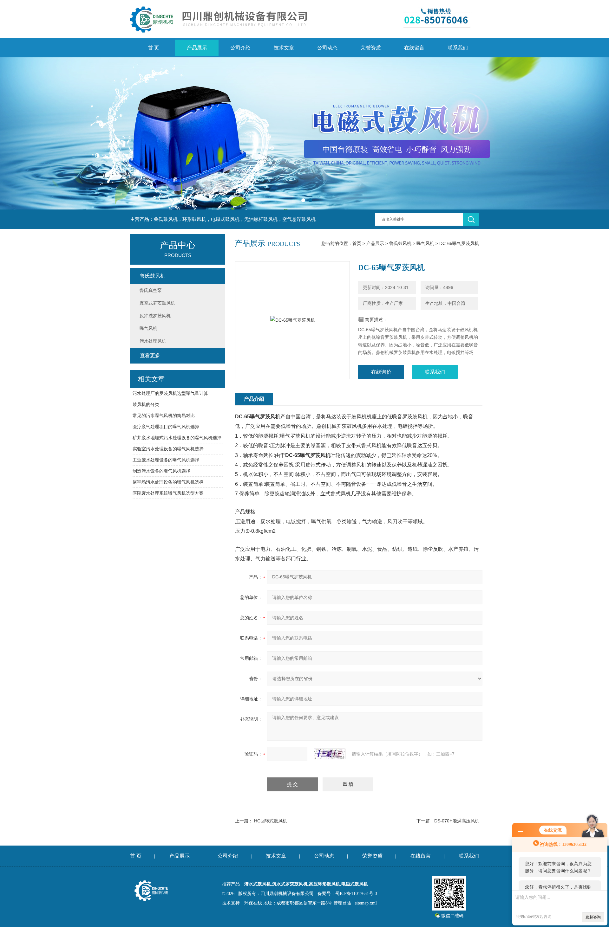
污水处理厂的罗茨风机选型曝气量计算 (170, 393)
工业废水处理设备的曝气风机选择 (166, 459)
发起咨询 (593, 917)
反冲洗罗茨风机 (155, 315)
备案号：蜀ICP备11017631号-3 (347, 893)
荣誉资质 (371, 47)
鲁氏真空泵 (151, 290)
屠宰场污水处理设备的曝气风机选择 (168, 482)
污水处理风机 (153, 341)
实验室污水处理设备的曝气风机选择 (168, 448)
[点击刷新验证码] (329, 754)
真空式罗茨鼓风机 (157, 303)
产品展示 (197, 47)
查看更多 (150, 355)
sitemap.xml (366, 903)
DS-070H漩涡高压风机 (456, 820)
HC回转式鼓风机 (270, 820)
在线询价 (381, 372)
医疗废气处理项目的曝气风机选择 (166, 426)
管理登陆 (342, 903)
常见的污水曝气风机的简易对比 (164, 415)
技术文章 (284, 47)
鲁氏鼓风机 (400, 243)
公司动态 (327, 47)
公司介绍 (240, 47)
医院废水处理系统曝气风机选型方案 (168, 493)
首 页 (153, 47)
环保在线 (253, 903)
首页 (356, 243)
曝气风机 (425, 243)
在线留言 (414, 47)
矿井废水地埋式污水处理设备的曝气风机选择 (177, 437)
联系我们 (458, 47)
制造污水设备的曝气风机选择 (161, 470)
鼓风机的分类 (146, 404)
